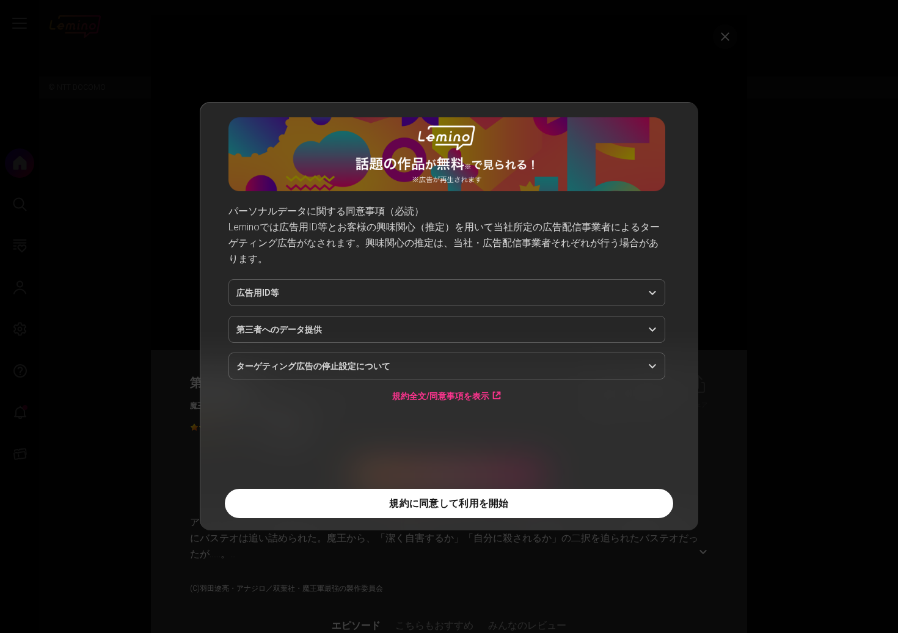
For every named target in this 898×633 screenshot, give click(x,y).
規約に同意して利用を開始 (448, 503)
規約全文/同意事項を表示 (440, 395)
